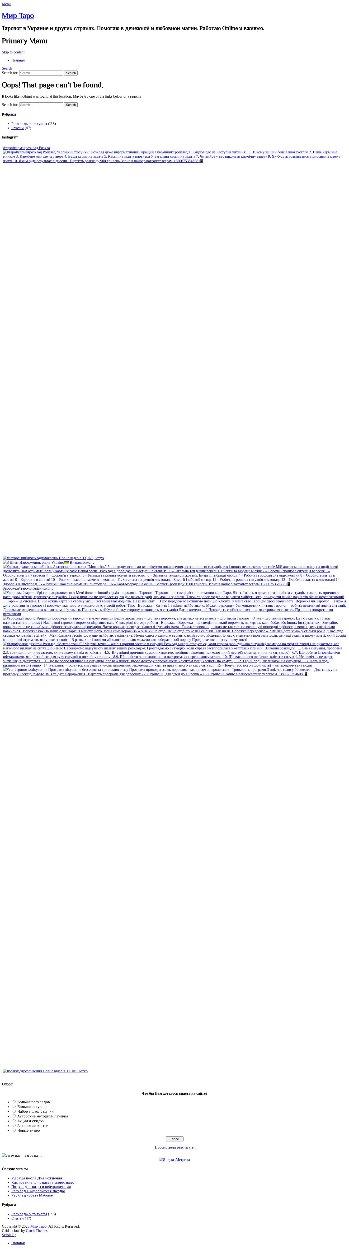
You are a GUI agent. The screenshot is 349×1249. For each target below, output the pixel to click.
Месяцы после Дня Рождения (36, 1178)
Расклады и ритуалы (29, 124)
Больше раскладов (33, 1102)
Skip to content (13, 52)
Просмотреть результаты (174, 1147)
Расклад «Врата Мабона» (32, 1195)
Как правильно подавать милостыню (42, 1182)
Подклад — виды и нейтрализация (41, 1187)
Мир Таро (18, 15)
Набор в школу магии (35, 1111)
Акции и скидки (31, 1121)
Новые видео (28, 1130)
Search (7, 68)
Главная (18, 60)
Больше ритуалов (32, 1107)
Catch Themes (36, 1231)
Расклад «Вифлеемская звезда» (38, 1191)
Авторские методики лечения (42, 1116)
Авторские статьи (32, 1126)
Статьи (17, 128)
